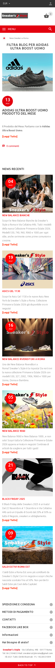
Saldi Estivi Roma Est (16, 566)
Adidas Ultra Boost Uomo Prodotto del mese (25, 111)
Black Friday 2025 (13, 499)
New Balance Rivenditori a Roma (23, 359)
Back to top (25, 665)
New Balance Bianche (16, 215)
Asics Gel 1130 (11, 291)
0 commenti (12, 146)
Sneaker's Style (11, 649)
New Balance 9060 (13, 431)
